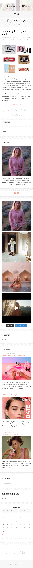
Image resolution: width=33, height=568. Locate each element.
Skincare (8, 39)
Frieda (6, 37)
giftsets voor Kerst (16, 39)
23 (29, 524)
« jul (3, 534)
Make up (4, 39)
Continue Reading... (16, 104)
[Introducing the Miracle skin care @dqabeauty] (16, 277)
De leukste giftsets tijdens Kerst (14, 33)
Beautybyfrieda (16, 5)
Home (6, 24)
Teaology (3, 41)
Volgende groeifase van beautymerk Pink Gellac (14, 355)
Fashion (21, 563)
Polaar (28, 39)
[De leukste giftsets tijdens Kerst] (16, 59)
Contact (25, 563)
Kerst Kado (25, 39)
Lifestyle (16, 563)
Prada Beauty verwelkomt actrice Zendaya (12, 434)
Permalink (10, 41)
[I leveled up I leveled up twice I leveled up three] (16, 308)
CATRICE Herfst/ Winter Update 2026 (11, 395)
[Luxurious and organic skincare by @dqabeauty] (16, 216)
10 (23, 37)
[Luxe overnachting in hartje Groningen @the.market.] (16, 247)
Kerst (21, 39)
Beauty (27, 37)
